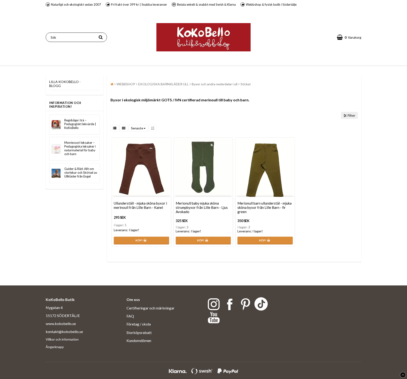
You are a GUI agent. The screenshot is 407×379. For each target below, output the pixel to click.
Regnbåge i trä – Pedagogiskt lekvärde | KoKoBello (80, 124)
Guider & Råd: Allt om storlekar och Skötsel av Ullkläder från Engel (80, 172)
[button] (349, 37)
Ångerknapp (55, 347)
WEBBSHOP (126, 84)
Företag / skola (138, 324)
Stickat (245, 84)
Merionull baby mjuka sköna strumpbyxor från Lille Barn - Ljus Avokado (202, 207)
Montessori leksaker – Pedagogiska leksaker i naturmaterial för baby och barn (80, 148)
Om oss (133, 299)
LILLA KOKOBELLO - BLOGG (65, 84)
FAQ (130, 316)
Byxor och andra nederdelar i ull (214, 84)
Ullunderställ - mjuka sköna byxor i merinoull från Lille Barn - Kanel (140, 205)
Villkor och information (62, 339)
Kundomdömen (138, 340)
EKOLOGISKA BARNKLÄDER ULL (163, 84)
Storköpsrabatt (139, 332)
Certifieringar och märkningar (150, 308)
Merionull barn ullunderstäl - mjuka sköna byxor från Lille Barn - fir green (264, 207)
